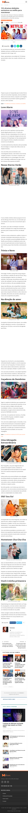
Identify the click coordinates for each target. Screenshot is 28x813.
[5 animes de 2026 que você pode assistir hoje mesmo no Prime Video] (8, 658)
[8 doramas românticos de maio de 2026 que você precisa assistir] (20, 658)
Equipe (4, 793)
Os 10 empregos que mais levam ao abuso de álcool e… (17, 736)
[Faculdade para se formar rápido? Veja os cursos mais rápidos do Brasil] (20, 673)
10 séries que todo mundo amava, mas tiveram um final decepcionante (21, 645)
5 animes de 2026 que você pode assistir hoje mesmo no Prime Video (13, 725)
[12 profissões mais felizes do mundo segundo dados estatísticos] (6, 752)
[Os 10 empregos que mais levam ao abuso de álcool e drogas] (6, 738)
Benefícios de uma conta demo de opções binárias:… (17, 765)
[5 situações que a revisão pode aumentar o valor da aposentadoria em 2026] (8, 673)
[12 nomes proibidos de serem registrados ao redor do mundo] (6, 745)
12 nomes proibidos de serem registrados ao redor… (16, 744)
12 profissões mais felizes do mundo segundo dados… (17, 751)
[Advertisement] (14, 76)
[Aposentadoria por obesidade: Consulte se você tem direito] (6, 759)
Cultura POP (9, 20)
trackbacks (21, 692)
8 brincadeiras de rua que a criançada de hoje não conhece (7, 645)
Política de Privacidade (7, 796)
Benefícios (5, 670)
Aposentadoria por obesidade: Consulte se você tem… (16, 758)
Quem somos (5, 798)
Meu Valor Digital (17, 811)
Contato (4, 801)
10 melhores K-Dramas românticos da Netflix (15, 103)
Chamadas (3, 20)
